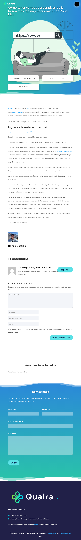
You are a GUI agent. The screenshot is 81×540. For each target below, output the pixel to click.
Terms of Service (65, 533)
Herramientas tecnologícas (23, 78)
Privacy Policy (51, 533)
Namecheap (68, 151)
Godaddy (59, 151)
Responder (65, 269)
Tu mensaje (12, 433)
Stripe (36, 524)
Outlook (20, 112)
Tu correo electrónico (15, 421)
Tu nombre (12, 409)
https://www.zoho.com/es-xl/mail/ (20, 132)
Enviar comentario (61, 337)
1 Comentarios (23, 87)
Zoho (28, 108)
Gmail (14, 112)
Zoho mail (11, 108)
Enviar (13, 462)
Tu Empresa (46, 409)
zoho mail (41, 127)
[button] (76, 4)
